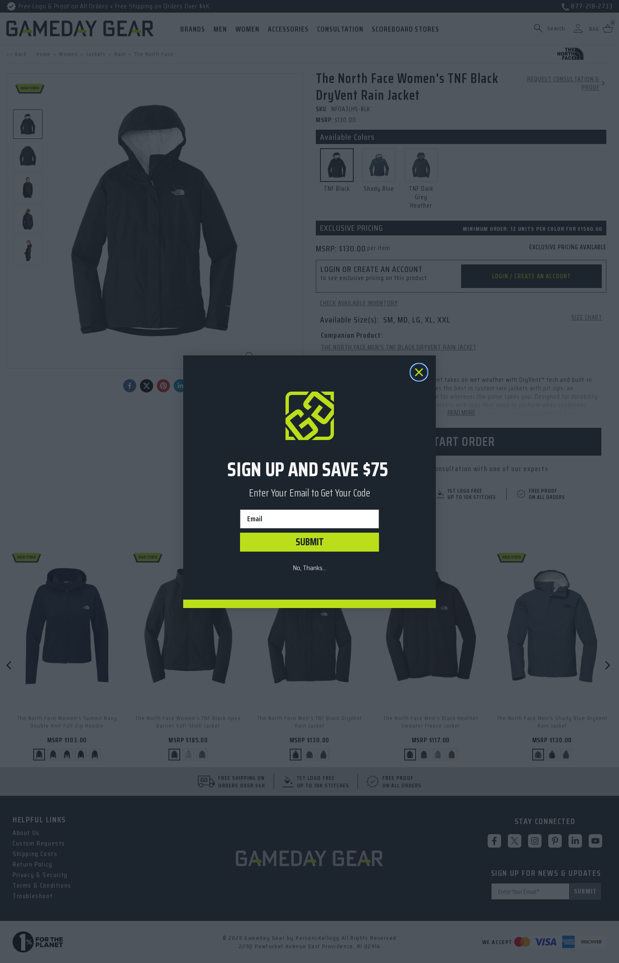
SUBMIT (310, 542)
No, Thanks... (309, 568)
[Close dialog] (419, 372)
